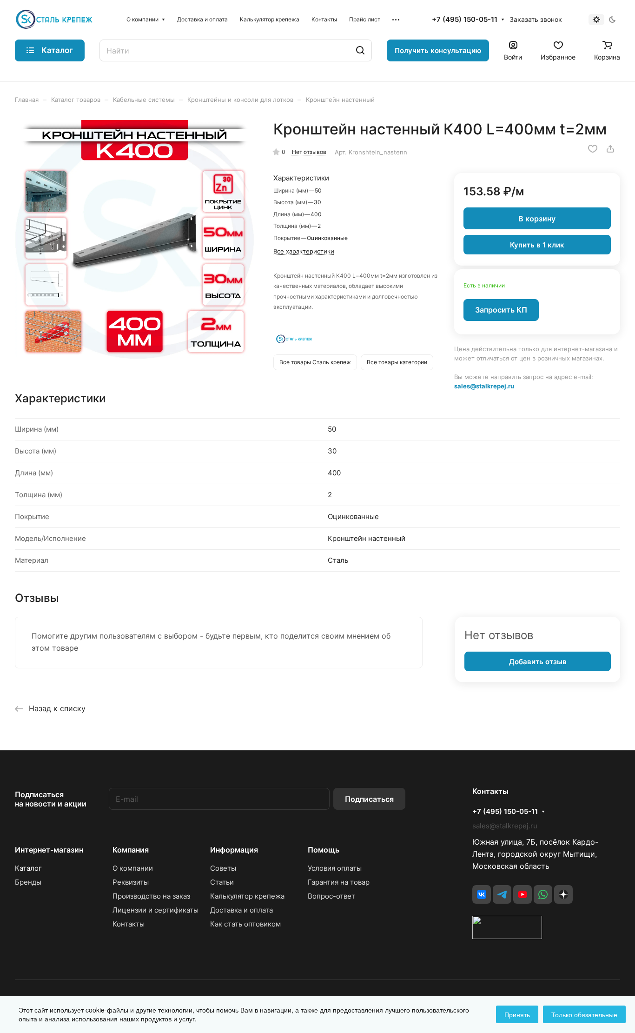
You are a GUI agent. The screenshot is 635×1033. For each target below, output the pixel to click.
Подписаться (369, 799)
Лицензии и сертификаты (155, 910)
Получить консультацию (438, 50)
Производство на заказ (151, 896)
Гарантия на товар (339, 882)
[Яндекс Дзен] (563, 894)
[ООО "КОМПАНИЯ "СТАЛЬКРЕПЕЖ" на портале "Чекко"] (507, 936)
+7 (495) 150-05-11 (464, 19)
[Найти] (360, 50)
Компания (130, 849)
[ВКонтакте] (481, 894)
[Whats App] (543, 894)
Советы (223, 868)
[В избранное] (592, 148)
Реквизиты (130, 882)
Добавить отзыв (538, 661)
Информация (234, 849)
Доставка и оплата (241, 910)
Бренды (28, 882)
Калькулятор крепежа (247, 896)
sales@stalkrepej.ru (484, 386)
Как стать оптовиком (245, 924)
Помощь (323, 849)
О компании (132, 868)
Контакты (128, 924)
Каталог (28, 868)
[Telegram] (502, 894)
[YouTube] (522, 894)
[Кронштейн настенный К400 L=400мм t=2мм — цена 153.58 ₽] (134, 240)
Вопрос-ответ (331, 896)
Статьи (222, 882)
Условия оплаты (335, 868)
